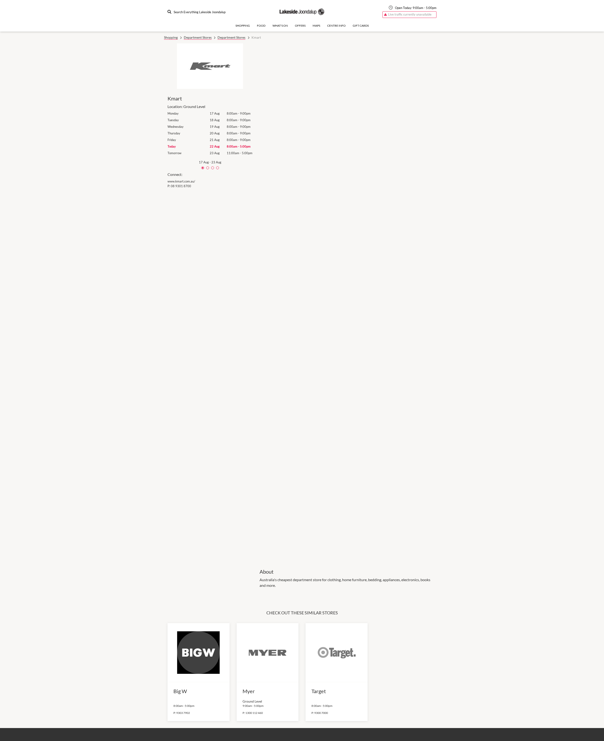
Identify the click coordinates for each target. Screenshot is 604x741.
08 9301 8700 (181, 186)
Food (261, 25)
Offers (300, 25)
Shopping (242, 25)
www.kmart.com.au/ (181, 181)
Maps (316, 25)
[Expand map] (348, 302)
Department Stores (198, 37)
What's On (280, 25)
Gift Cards (361, 25)
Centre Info (336, 25)
